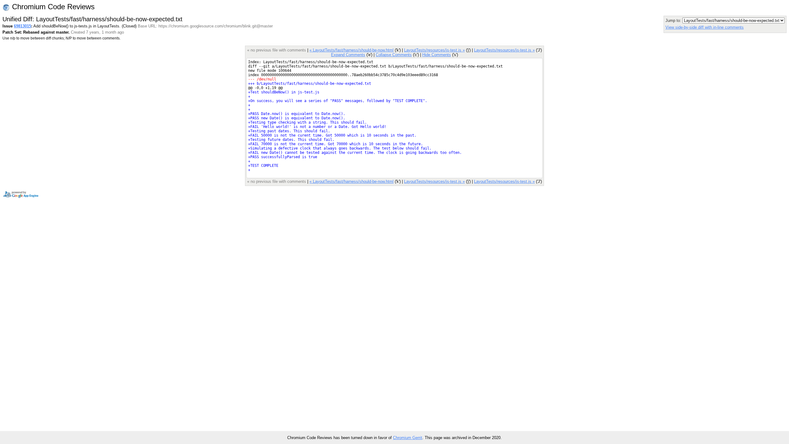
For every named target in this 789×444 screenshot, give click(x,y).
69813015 (22, 26)
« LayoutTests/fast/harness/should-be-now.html (351, 50)
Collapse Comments (394, 54)
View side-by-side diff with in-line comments (704, 27)
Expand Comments (348, 54)
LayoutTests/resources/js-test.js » (434, 50)
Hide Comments (436, 54)
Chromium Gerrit (407, 437)
